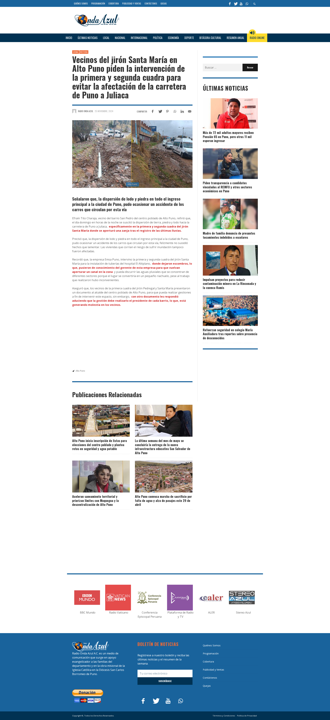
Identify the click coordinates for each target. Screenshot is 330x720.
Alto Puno (80, 370)
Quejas (207, 685)
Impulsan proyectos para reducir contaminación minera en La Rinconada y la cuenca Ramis (229, 283)
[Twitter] (235, 3)
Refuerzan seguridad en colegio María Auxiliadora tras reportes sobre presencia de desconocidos (230, 334)
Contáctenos (210, 677)
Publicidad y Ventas (213, 669)
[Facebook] (229, 3)
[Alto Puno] (132, 154)
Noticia (83, 52)
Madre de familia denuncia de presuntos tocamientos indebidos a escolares (229, 235)
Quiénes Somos (212, 645)
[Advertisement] (189, 19)
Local (75, 52)
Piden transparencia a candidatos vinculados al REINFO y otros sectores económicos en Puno (227, 187)
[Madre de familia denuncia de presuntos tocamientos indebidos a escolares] (224, 213)
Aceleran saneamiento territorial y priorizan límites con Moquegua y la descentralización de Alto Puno (95, 500)
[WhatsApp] (246, 3)
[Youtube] (241, 3)
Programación (211, 653)
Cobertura (208, 661)
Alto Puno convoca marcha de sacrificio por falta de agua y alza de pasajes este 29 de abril (163, 500)
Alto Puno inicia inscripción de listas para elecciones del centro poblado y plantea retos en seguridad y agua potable (99, 444)
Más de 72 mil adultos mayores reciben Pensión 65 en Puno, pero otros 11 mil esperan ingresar (228, 136)
